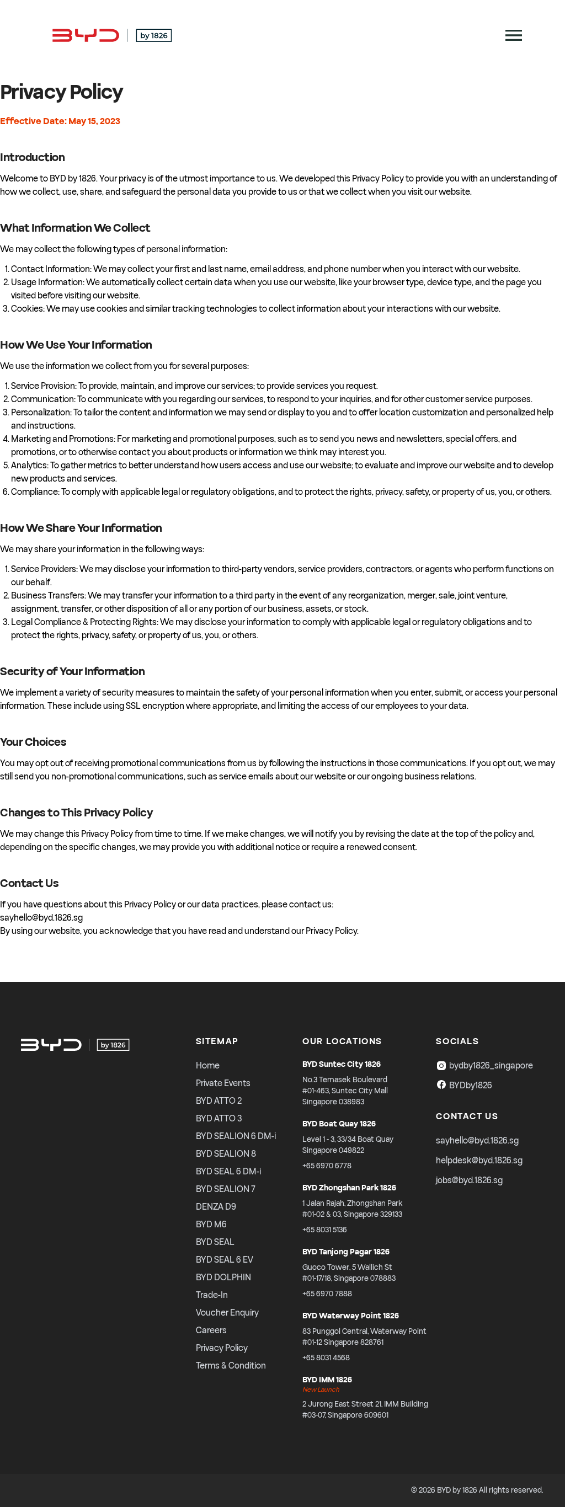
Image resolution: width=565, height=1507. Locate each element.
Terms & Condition (231, 1366)
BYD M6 (211, 1225)
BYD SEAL (215, 1242)
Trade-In (212, 1295)
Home (208, 1066)
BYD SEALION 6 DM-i (236, 1136)
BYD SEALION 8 (226, 1154)
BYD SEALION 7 (225, 1189)
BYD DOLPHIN (223, 1277)
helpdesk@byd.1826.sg (479, 1161)
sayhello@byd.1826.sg (477, 1141)
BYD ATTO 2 (219, 1101)
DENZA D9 (216, 1207)
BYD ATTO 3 (219, 1119)
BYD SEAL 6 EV (224, 1260)
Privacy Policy (222, 1348)
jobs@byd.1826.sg (469, 1180)
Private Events (223, 1083)
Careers (211, 1330)
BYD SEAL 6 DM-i (228, 1172)
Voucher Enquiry (227, 1313)
